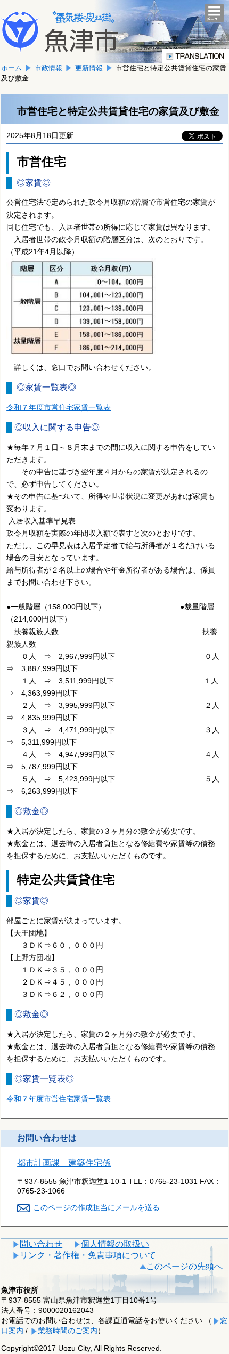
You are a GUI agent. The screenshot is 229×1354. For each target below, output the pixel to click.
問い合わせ (41, 1243)
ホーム (11, 68)
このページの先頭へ (184, 1266)
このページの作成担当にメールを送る (96, 1207)
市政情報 (48, 68)
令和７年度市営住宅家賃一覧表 (58, 407)
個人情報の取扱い (115, 1243)
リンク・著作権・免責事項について (88, 1255)
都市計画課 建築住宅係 (64, 1162)
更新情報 (89, 68)
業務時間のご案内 (67, 1330)
